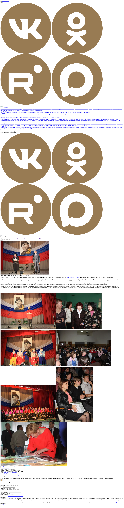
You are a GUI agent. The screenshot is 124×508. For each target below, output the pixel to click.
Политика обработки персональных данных (22, 475)
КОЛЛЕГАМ (3, 126)
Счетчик (2, 475)
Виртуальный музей (62, 109)
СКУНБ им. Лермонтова (7, 238)
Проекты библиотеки (41, 109)
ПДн (116, 502)
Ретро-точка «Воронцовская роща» (66, 125)
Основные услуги (34, 114)
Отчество (3, 488)
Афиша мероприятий (5, 117)
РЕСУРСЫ (3, 118)
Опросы (81, 112)
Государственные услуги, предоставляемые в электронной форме (15, 114)
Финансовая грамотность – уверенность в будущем (106, 120)
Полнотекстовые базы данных (97, 119)
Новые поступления (85, 119)
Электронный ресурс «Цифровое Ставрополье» (70, 119)
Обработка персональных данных (30, 110)
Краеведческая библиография (109, 124)
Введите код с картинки (6, 493)
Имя (2, 486)
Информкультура (41, 120)
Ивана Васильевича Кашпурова (73, 277)
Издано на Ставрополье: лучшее (52, 119)
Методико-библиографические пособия (13, 128)
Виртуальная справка (49, 120)
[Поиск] (4, 106)
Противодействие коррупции (107, 109)
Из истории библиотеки (6, 109)
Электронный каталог (5, 119)
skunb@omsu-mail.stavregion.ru (10, 472)
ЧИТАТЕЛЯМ (4, 111)
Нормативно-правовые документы (8, 127)
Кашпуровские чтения (19, 466)
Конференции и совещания (87, 127)
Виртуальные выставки (36, 117)
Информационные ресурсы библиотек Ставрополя (26, 120)
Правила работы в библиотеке (42, 112)
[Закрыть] (2, 480)
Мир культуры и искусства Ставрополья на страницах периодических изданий (41, 125)
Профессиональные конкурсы (112, 127)
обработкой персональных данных (15, 496)
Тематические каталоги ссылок (7, 120)
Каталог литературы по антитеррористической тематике (82, 120)
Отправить (3, 497)
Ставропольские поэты (8, 466)
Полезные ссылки (8, 475)
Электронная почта (5, 489)
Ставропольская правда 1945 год (42, 124)
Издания (116, 119)
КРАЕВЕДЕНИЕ (4, 122)
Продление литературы (54, 112)
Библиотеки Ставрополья (47, 127)
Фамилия (3, 485)
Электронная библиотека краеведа (95, 124)
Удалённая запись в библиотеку (28, 112)
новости (2, 116)
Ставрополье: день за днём (20, 117)
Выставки (28, 117)
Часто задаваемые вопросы (95, 109)
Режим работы (4, 112)
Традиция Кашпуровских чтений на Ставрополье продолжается (31, 238)
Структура (33, 109)
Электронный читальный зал (38, 119)
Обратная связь (87, 112)
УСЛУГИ (3, 113)
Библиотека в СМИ (84, 109)
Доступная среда (68, 112)
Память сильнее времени (82, 124)
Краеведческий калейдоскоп (81, 125)
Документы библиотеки (25, 109)
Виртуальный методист (36, 128)
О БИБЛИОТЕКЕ (4, 107)
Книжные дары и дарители (52, 109)
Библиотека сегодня (15, 109)
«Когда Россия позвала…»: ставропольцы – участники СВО (63, 124)
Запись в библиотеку (16, 112)
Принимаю (3, 503)
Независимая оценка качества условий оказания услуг (61, 114)
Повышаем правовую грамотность (62, 120)
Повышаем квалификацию (99, 127)
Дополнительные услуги (43, 114)
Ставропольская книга (30, 124)
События (12, 117)
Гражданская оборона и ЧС (17, 110)
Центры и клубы (76, 112)
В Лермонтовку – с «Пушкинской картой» (51, 117)
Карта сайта (3, 473)
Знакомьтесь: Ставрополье (6, 124)
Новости (14, 238)
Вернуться (3, 505)
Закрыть (2, 504)
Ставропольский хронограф (18, 124)
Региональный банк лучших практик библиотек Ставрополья (67, 127)
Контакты (9, 112)
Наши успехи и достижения (73, 109)
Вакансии (40, 110)
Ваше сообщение (5, 492)
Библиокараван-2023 (26, 128)
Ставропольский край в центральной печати (14, 125)
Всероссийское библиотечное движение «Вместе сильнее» (29, 127)
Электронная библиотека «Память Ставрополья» (21, 119)
